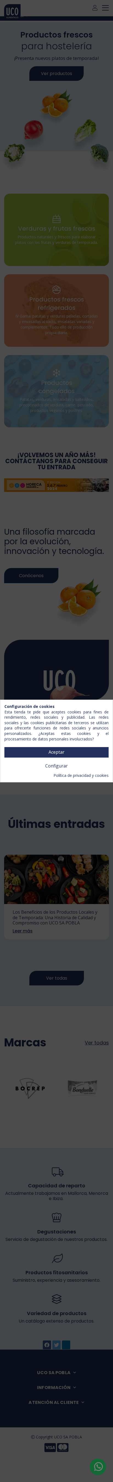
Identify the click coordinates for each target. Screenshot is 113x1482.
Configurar (56, 766)
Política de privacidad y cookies (81, 775)
